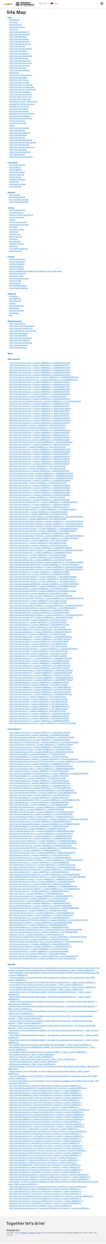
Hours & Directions (16, 306)
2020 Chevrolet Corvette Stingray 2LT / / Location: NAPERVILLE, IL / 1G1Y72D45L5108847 (43, 932)
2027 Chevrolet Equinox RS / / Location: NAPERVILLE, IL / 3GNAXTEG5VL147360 (39, 399)
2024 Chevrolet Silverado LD (20, 338)
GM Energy (13, 246)
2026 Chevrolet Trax (17, 138)
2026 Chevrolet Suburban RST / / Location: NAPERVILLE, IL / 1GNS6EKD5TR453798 (41, 678)
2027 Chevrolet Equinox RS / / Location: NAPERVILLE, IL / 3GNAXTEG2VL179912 (39, 387)
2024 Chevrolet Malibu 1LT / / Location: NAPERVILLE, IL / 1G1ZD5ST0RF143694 (39, 798)
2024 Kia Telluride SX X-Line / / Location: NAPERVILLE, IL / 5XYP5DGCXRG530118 (40, 788)
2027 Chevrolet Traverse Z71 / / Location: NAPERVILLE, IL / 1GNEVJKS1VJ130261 (39, 464)
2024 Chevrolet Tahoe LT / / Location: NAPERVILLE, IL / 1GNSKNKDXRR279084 (39, 802)
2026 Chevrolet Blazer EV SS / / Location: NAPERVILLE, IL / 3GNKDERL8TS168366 (40, 548)
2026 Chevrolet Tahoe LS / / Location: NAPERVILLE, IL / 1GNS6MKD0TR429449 (39, 706)
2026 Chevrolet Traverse (19, 111)
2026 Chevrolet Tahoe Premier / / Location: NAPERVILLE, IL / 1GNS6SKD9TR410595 (41, 670)
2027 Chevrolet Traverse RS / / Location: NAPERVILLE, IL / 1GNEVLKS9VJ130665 (39, 488)
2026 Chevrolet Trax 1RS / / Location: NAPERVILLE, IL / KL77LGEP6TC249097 (38, 512)
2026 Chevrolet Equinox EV (20, 152)
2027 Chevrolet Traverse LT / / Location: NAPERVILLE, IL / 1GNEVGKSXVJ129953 (39, 404)
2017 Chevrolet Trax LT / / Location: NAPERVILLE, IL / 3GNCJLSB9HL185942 (37, 954)
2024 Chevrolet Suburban (19, 34)
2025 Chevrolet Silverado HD (20, 56)
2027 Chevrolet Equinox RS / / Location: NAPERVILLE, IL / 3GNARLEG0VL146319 (39, 457)
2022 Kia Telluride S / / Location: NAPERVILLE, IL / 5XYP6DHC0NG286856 (37, 901)
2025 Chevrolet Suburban (19, 66)
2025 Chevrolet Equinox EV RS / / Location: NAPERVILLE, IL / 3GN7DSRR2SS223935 (41, 752)
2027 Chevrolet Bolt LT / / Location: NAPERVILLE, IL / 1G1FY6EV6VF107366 (37, 447)
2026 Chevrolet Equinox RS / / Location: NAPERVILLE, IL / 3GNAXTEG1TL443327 (40, 692)
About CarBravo (15, 170)
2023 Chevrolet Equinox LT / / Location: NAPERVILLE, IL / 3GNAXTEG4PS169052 (39, 884)
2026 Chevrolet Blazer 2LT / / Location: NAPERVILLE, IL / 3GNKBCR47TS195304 (39, 714)
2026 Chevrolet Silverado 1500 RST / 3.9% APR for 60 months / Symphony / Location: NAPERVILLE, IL (48, 1131)
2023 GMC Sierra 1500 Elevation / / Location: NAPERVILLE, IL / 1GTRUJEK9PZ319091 (41, 834)
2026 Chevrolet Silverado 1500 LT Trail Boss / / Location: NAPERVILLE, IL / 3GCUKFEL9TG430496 (46, 605)
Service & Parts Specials (19, 200)
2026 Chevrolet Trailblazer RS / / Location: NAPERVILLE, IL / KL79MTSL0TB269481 (40, 560)
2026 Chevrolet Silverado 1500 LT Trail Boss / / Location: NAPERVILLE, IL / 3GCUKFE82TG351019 (46, 569)
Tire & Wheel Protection (18, 288)
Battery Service (15, 237)
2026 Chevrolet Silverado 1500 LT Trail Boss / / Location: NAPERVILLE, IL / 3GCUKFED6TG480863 (46, 517)
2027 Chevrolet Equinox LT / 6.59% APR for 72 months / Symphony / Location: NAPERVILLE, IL (45, 1194)
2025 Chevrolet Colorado (19, 82)
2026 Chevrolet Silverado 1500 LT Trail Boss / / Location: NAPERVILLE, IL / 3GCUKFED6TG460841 (46, 567)
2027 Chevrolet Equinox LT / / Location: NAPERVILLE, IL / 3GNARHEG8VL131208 (39, 452)
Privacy (38, 1233)
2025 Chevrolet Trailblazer (19, 70)
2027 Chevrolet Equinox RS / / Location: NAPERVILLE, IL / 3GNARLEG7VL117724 (39, 461)
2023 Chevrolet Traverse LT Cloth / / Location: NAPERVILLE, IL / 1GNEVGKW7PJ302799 (42, 882)
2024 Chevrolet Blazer (18, 348)
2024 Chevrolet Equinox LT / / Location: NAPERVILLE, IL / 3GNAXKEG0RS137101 (39, 785)
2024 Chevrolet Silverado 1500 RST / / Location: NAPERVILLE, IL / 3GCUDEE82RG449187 (43, 793)
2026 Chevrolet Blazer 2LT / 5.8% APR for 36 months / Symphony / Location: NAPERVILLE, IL (44, 1172)
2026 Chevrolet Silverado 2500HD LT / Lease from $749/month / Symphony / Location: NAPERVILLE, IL (49, 1175)
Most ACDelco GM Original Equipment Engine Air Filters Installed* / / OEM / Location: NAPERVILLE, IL (48, 1052)
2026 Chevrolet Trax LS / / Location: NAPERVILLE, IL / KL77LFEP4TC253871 (37, 557)
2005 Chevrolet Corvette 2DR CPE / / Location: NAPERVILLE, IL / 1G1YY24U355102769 (42, 958)
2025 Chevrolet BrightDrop (20, 92)
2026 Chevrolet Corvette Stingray (22, 142)
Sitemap (32, 1233)
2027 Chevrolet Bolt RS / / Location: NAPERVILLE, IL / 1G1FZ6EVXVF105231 (37, 425)
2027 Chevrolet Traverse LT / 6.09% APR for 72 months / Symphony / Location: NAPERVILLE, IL (45, 1203)
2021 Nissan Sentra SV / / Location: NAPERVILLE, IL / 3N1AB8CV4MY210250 (38, 910)
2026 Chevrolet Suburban (19, 133)
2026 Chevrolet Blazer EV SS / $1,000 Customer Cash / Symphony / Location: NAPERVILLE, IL (45, 1155)
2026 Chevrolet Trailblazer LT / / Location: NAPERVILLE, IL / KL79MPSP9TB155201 (40, 687)
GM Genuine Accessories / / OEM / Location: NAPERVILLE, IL (32, 1064)
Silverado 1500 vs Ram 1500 (20, 99)
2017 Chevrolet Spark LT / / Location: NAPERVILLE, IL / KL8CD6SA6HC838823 (39, 951)
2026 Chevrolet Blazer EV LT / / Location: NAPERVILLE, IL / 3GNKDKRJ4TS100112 (39, 740)
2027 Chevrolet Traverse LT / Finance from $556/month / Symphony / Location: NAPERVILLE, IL (46, 1201)
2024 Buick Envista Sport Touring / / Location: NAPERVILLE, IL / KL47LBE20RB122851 (41, 790)
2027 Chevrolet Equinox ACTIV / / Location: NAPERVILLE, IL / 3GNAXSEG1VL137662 (41, 442)
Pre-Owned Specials (17, 197)
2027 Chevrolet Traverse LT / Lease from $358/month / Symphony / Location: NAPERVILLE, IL (45, 1198)
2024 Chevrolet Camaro (18, 333)
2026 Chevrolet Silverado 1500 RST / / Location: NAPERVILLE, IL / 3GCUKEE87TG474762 (42, 531)
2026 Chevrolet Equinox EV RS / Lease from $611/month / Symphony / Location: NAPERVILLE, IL (46, 1098)
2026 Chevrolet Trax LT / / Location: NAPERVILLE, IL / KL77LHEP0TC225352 (38, 543)
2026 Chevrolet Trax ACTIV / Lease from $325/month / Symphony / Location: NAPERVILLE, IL (45, 1086)
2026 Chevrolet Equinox (18, 109)
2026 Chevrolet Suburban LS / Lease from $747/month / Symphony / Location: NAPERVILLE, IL (45, 1105)
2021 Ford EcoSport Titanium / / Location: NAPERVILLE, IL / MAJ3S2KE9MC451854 (40, 922)
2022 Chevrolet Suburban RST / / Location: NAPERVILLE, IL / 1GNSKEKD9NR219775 (41, 896)
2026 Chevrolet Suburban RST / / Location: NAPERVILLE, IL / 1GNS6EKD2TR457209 (41, 617)
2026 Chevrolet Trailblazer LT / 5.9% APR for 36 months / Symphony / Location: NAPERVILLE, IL (45, 1141)
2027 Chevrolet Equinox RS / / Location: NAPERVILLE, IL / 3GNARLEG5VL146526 (39, 480)
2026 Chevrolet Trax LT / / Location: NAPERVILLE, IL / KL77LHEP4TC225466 (37, 697)
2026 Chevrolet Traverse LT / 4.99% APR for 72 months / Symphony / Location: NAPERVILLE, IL (45, 1138)
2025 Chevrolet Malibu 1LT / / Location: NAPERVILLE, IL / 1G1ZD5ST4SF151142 (38, 757)
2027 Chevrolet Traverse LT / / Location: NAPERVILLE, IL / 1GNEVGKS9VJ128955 (39, 505)
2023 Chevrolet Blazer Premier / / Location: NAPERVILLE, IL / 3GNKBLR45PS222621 (41, 817)
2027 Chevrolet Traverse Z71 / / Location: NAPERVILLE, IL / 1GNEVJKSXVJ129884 (39, 495)
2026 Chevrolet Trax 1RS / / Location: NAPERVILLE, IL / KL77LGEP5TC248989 (38, 593)
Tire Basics (13, 239)
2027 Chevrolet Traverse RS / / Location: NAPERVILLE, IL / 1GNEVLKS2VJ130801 (39, 432)
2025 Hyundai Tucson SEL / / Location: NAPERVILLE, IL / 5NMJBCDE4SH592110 (39, 764)
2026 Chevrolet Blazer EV (19, 145)
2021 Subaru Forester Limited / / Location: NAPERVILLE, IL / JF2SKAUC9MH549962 (41, 915)
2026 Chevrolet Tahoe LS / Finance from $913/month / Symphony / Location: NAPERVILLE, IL (45, 1122)
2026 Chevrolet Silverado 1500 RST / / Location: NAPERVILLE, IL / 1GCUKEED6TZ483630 (43, 509)
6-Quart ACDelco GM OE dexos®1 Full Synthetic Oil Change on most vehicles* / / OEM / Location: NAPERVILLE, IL (52, 982)
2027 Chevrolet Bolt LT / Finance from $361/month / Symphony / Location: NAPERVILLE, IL (44, 1160)
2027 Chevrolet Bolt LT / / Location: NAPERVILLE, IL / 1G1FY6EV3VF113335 (37, 428)
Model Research (15, 25)
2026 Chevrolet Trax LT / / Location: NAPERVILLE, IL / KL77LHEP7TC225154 (37, 711)
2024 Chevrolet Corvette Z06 (21, 328)
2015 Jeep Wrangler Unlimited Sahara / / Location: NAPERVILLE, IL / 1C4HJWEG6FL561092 (43, 956)
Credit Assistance (16, 266)
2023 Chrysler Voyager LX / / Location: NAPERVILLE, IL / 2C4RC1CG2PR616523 (39, 862)
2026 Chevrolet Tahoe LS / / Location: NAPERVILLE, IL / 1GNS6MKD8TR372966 (39, 625)
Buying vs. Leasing (16, 269)
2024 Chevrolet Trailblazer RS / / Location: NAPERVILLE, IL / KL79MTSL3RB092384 (41, 814)
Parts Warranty (15, 241)
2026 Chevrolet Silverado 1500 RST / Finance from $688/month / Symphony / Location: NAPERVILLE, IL (49, 1110)
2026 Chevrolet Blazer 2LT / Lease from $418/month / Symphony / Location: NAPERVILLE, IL (44, 1167)
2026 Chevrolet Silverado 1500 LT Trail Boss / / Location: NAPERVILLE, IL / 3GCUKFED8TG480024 (46, 536)
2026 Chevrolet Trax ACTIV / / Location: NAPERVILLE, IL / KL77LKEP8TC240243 (39, 661)
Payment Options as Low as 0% (21, 215)
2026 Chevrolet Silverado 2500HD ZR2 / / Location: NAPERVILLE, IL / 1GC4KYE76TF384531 (44, 584)
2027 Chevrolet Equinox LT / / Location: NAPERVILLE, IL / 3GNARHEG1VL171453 (39, 365)
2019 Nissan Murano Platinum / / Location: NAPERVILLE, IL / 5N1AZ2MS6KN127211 (40, 946)
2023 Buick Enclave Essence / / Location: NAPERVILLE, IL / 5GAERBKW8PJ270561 (40, 836)
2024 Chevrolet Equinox (18, 345)
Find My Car (13, 29)
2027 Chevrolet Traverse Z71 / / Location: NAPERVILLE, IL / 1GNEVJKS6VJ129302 (39, 372)
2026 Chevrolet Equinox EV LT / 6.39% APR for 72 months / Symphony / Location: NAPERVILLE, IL (46, 1136)
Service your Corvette (18, 222)
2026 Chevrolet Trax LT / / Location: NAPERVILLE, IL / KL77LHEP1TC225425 (37, 634)
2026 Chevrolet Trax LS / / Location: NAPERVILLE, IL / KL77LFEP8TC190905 (37, 622)
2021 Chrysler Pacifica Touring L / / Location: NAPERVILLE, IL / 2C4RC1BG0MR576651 (41, 913)
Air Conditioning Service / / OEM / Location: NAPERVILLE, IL (32, 1054)
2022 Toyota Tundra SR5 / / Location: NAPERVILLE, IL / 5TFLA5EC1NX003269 (38, 898)
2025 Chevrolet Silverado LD (20, 75)
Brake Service (14, 234)
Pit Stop (12, 220)
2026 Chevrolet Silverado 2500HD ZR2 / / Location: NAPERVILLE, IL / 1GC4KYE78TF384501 (44, 565)
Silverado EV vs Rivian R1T (19, 106)
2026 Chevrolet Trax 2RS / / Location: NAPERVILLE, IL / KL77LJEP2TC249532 (38, 540)
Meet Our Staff (15, 301)
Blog (11, 315)
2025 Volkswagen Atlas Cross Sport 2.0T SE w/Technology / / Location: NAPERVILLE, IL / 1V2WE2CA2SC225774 (52, 761)
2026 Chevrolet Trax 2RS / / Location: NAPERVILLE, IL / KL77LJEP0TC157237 (38, 620)
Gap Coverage (15, 283)
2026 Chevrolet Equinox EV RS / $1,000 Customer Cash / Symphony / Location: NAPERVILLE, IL (46, 1153)
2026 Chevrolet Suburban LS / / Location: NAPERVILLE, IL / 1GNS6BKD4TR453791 (40, 632)
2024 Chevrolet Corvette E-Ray (21, 326)
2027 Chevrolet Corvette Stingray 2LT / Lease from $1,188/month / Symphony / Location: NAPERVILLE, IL (49, 1208)
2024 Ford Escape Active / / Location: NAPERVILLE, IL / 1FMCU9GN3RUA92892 (39, 783)
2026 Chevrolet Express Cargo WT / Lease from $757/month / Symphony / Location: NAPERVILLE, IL (48, 1187)
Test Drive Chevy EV (17, 121)
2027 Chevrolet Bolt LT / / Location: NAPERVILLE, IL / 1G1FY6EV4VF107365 (37, 469)
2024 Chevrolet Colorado (19, 41)
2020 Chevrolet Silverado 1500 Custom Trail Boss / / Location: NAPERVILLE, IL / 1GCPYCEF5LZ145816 (48, 937)
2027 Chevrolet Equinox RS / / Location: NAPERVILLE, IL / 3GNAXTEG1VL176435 (39, 363)
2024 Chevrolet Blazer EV (19, 32)
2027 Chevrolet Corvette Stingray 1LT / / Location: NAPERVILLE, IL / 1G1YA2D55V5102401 (43, 380)
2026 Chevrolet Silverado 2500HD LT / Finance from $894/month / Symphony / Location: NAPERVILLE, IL (50, 1177)
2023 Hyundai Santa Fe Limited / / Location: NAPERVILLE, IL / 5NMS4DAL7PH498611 (41, 879)
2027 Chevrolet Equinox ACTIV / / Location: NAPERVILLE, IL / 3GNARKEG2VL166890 (41, 476)
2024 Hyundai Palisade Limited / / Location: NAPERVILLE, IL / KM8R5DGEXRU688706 (41, 769)
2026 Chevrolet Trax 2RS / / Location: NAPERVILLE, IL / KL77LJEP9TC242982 (38, 699)
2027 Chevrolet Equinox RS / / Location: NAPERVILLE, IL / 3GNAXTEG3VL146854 (40, 408)
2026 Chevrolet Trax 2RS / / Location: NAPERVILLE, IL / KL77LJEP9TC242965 (38, 651)
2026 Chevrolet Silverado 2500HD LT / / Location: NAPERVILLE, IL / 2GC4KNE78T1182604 (43, 649)
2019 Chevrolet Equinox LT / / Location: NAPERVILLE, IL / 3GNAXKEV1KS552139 (39, 944)
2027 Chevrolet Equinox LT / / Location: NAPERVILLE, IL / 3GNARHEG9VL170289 (39, 449)
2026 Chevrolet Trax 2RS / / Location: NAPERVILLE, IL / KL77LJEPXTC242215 (38, 646)
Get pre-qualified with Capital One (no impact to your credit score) (35, 271)
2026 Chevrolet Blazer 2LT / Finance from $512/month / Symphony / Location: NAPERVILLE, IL (45, 1170)
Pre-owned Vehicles (17, 165)
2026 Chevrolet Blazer (18, 150)
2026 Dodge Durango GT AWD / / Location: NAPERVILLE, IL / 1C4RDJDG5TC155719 (40, 749)
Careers (12, 303)
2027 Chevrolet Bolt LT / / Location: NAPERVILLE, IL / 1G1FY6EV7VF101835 (37, 497)
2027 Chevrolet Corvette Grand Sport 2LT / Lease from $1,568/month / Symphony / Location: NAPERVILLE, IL (51, 1196)
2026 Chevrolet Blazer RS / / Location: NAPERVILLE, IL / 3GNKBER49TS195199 (39, 663)
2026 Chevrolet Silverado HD (20, 140)
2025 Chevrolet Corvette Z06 (21, 85)
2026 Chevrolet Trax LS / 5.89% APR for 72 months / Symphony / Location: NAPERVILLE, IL (43, 1129)
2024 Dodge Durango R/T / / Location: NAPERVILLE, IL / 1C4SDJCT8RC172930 (39, 771)
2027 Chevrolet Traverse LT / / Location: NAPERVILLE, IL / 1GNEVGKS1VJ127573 (39, 507)
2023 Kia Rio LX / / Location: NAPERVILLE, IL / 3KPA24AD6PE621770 (35, 850)
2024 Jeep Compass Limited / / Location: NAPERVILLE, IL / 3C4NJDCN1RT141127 (39, 795)
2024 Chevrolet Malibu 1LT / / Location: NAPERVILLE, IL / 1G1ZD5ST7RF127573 (38, 776)
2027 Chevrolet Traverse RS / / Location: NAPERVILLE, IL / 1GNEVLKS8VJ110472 (39, 454)
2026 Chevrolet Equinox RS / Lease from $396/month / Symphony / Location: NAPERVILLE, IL (45, 1090)
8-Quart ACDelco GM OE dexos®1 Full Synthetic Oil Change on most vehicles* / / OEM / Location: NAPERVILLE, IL (52, 987)
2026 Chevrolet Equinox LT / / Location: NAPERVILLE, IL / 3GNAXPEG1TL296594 (39, 733)
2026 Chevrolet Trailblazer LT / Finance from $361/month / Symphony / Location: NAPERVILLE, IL (46, 1119)
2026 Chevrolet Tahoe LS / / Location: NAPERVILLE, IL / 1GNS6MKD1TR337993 (39, 718)
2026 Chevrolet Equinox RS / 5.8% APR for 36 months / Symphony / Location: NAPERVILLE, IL (45, 1134)
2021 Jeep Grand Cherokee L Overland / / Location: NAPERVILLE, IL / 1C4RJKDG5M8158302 (44, 908)
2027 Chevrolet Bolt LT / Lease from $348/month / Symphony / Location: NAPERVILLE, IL (43, 1158)
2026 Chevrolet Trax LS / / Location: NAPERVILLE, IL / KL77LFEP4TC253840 (38, 555)
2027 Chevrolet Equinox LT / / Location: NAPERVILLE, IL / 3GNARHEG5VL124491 (39, 430)
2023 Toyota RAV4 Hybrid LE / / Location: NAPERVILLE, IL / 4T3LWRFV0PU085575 (40, 858)
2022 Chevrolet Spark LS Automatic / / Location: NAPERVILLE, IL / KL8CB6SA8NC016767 (43, 886)
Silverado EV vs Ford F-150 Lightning (23, 102)
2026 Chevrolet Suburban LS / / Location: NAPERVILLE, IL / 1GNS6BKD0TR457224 (40, 694)
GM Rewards (14, 73)
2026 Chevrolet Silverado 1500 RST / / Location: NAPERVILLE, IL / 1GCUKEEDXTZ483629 (43, 577)
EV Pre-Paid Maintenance (19, 278)
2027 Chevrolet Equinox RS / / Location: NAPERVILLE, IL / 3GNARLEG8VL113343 (39, 492)
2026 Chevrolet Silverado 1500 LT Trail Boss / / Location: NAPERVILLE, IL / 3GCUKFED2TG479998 (46, 598)
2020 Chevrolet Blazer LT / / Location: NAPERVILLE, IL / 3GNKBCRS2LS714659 (39, 927)
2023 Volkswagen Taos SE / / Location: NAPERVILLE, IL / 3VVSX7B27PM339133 (39, 855)
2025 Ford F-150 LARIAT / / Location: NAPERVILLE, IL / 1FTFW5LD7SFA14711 (37, 754)
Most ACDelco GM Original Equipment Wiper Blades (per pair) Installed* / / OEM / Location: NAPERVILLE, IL (50, 1045)
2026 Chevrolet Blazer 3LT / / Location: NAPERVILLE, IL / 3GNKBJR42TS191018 (39, 682)
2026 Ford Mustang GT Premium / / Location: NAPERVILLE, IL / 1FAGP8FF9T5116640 (41, 745)
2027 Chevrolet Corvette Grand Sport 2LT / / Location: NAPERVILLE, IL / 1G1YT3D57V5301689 (45, 401)
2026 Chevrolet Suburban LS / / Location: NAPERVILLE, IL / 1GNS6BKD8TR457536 (40, 637)
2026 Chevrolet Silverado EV (20, 118)
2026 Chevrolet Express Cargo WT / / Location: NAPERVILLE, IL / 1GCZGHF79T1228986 (42, 723)
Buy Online (13, 22)
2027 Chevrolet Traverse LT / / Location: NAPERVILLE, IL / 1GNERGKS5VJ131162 (39, 435)
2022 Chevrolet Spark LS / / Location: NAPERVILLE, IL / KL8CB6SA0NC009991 (39, 891)
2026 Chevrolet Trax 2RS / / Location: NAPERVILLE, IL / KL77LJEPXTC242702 (38, 704)
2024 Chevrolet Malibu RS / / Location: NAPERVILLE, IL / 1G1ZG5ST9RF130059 (39, 781)
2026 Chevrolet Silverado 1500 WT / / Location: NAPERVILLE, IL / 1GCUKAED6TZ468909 (42, 591)
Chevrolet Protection (17, 274)
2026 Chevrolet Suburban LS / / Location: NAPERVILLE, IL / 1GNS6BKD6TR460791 (40, 553)
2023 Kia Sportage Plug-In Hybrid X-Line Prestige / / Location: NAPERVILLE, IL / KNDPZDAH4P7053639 (48, 819)
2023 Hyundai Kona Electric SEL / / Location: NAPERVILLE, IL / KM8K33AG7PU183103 (41, 831)
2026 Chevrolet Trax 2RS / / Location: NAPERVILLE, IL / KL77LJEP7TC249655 (38, 514)
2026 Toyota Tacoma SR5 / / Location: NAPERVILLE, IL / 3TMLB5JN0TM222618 (39, 735)
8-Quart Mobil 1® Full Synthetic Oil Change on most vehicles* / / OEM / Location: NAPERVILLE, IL (46, 989)
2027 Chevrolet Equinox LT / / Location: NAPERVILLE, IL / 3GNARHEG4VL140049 (39, 394)
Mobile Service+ (15, 251)
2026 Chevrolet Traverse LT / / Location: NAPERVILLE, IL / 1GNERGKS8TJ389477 (39, 533)
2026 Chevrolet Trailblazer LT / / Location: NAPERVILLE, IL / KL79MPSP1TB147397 (40, 666)
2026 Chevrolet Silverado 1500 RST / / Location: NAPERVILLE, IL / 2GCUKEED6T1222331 (42, 608)
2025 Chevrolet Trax (17, 46)
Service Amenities (16, 217)
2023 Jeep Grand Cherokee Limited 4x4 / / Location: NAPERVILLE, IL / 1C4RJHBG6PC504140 (44, 874)
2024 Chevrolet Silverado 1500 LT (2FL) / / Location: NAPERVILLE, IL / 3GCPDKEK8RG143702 (44, 800)
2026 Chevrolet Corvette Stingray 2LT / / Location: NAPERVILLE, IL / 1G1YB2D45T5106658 (43, 742)
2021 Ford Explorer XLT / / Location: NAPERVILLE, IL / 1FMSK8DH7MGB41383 (38, 925)
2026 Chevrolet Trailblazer (19, 116)
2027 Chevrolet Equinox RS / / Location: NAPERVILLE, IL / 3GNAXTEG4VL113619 (39, 413)
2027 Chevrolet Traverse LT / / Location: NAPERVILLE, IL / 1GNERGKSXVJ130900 (39, 423)
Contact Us (13, 296)
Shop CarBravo (15, 167)
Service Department (17, 210)
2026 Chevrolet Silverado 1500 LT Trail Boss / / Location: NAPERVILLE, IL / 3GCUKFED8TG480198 (46, 521)
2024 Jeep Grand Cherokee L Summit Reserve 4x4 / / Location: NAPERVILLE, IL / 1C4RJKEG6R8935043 (48, 773)
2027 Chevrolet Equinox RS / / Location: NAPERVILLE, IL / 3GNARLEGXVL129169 (39, 368)
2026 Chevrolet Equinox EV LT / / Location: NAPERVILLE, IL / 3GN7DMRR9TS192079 (41, 680)
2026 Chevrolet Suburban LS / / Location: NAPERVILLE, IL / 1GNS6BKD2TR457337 (40, 658)
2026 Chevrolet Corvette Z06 (21, 157)
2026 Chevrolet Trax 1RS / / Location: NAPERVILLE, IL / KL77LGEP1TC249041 (38, 601)
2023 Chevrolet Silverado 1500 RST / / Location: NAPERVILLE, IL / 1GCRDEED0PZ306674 (43, 848)
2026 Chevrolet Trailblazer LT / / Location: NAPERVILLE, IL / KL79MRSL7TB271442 (40, 639)
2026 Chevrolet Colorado (19, 128)
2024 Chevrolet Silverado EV (20, 49)
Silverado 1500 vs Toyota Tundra (21, 114)
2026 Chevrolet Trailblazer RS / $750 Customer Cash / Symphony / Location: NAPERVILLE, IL (45, 1165)
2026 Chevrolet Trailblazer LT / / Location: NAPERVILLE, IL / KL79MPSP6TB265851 (40, 629)
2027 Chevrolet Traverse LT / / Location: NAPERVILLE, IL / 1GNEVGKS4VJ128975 (39, 392)
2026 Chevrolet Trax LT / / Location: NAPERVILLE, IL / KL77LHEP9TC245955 (38, 656)
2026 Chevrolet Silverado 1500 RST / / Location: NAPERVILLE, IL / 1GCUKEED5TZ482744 (43, 586)
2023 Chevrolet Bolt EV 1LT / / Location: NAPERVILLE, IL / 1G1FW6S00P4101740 (39, 872)
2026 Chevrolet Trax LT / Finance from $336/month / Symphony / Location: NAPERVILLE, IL (44, 1107)
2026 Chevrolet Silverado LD (20, 94)
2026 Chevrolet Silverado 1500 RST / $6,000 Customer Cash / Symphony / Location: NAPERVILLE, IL (48, 1150)
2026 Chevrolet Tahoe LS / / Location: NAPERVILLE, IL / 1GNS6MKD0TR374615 (39, 716)
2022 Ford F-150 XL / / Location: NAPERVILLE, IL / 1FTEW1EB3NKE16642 (36, 894)
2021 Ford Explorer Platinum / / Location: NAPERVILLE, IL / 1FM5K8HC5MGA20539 (40, 906)
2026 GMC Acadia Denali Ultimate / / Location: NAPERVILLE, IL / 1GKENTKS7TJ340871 (41, 737)
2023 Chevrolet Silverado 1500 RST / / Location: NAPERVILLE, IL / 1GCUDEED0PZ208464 (43, 843)
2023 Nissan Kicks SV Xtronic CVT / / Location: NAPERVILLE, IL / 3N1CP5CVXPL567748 (42, 865)
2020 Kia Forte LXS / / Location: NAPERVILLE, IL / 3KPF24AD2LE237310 (36, 934)
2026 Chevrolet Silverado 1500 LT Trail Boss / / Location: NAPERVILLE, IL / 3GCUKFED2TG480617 (46, 550)
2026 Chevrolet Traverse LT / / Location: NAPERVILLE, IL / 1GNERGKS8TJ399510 (39, 721)
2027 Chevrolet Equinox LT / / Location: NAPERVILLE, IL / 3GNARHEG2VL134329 (39, 485)
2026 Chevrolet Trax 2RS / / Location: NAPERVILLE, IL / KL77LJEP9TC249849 (38, 545)
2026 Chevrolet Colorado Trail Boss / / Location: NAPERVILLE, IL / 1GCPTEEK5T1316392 (42, 579)
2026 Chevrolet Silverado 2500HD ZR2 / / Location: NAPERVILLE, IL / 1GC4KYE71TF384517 (44, 538)
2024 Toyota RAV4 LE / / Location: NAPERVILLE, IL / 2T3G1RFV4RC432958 (37, 778)
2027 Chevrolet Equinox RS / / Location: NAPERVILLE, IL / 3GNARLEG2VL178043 (39, 375)
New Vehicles (14, 20)
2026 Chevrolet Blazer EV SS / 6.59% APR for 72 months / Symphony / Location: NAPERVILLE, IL (46, 1146)
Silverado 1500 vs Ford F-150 (20, 97)
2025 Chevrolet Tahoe (18, 68)
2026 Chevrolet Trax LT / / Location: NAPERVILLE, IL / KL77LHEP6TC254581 (37, 519)
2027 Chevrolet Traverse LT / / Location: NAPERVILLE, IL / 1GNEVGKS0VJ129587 (39, 500)
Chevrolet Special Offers (19, 202)
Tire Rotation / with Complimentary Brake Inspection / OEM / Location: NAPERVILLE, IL (42, 1059)
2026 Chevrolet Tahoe (18, 135)
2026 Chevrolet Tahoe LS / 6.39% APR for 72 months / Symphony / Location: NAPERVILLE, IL (44, 1143)
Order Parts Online (16, 229)
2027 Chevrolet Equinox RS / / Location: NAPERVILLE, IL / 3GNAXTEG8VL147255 (39, 389)
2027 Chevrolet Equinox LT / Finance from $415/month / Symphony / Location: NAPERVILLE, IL (45, 1191)
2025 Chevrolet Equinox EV (20, 61)
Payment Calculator (17, 264)
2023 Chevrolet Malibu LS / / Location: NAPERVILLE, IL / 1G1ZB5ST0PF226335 (39, 826)
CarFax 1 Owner (15, 177)
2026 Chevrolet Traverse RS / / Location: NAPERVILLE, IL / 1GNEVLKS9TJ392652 (39, 675)
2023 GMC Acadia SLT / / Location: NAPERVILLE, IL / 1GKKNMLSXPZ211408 (37, 829)
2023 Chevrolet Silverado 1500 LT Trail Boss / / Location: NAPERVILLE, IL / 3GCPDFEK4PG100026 (46, 860)
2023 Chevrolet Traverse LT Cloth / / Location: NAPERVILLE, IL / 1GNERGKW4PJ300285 (42, 853)
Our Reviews (14, 313)
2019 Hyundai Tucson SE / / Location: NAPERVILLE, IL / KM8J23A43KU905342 (39, 939)
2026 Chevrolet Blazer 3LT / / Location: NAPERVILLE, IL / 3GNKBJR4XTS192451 (39, 610)
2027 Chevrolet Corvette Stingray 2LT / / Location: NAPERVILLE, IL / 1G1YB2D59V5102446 (43, 377)
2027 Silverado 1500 (17, 154)
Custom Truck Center (17, 123)
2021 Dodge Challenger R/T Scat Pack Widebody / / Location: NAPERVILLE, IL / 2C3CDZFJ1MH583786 (48, 920)
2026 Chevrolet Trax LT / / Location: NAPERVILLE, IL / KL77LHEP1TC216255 (37, 627)
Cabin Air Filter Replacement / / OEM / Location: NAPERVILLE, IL (33, 1062)
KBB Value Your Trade (17, 184)
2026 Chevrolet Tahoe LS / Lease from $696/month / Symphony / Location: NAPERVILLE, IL (44, 1100)
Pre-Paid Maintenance (18, 286)
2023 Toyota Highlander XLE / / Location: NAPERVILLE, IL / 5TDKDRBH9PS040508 (40, 838)
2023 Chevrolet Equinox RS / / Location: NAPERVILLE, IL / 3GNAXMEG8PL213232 (40, 821)
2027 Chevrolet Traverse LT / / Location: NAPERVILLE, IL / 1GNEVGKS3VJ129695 (39, 459)
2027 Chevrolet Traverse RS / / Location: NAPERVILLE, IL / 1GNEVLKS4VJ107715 (39, 416)
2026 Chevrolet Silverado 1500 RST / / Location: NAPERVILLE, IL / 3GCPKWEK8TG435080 (43, 529)
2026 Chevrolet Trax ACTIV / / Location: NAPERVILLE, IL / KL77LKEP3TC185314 (39, 641)
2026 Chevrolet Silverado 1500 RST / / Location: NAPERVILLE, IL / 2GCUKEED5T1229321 (43, 581)
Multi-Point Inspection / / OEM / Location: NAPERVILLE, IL (31, 1057)
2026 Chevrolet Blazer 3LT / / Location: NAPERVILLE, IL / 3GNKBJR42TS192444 (39, 574)
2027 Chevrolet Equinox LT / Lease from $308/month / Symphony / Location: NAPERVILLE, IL (45, 1189)
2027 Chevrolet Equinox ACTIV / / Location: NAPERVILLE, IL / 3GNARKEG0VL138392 (41, 473)
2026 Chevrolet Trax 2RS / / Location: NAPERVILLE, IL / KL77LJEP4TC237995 (38, 653)
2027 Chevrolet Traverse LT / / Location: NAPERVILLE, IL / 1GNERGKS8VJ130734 (39, 406)
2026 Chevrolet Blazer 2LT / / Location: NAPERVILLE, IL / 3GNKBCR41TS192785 (39, 572)
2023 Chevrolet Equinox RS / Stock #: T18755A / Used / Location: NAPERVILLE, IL (40, 1206)
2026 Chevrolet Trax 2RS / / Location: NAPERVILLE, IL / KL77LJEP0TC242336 (38, 702)
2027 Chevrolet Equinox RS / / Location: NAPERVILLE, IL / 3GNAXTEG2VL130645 (40, 420)
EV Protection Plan (16, 276)
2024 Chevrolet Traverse (19, 39)
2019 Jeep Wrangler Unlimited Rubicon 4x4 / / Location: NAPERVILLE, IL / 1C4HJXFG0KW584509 (46, 942)
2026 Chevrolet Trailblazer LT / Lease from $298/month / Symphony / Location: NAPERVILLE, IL (46, 1095)
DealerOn (24, 1233)
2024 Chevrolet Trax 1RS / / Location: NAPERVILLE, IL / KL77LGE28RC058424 (38, 805)
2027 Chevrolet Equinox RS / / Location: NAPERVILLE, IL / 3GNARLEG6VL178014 (39, 370)
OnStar (12, 126)
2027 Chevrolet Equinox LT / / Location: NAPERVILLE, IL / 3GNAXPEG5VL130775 (39, 471)
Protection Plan (15, 281)
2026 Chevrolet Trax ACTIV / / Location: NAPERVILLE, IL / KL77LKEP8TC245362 (39, 613)
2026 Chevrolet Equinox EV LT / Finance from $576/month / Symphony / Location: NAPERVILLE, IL (47, 1114)
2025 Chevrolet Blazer (18, 51)
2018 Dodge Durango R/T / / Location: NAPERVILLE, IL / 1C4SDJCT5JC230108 (38, 949)
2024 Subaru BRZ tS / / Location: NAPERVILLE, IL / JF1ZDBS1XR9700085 (36, 809)
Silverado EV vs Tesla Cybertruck (22, 104)
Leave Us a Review (16, 311)
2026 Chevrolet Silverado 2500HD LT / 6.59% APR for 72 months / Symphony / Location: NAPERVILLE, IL (49, 1179)
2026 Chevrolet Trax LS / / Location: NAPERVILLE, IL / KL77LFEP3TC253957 (38, 603)
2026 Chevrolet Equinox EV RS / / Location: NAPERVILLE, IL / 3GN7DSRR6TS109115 (40, 596)
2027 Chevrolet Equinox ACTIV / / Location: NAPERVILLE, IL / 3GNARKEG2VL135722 (41, 478)
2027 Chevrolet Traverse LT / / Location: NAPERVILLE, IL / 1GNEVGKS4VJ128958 (39, 418)
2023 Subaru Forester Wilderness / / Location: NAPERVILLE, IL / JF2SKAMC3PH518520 (42, 841)
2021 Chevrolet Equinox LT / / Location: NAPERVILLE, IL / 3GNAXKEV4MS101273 (39, 918)
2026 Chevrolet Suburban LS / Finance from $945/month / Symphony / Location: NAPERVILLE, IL (47, 1126)
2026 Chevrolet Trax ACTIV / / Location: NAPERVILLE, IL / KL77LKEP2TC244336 (39, 668)
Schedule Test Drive (17, 27)
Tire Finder (13, 227)
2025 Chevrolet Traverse (19, 80)
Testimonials (14, 308)
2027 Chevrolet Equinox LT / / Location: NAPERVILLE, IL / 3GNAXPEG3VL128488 (39, 490)
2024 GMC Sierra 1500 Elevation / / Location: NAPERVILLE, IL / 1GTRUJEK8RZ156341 (41, 807)
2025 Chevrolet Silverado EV (20, 63)
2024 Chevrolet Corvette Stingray (22, 331)
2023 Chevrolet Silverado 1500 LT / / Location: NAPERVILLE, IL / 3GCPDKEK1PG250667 (42, 867)
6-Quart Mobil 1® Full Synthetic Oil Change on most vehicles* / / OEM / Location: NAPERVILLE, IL (46, 985)
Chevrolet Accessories (18, 249)
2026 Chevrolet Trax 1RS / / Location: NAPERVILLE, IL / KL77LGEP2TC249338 (38, 589)
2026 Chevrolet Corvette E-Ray (21, 147)
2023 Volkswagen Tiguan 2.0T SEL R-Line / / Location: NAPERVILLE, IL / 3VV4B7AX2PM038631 (45, 869)
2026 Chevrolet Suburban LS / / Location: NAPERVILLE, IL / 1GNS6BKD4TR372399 (40, 673)
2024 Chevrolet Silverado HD (20, 343)
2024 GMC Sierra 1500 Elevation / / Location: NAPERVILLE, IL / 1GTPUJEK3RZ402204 (41, 812)
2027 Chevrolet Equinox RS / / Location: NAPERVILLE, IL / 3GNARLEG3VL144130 (39, 437)
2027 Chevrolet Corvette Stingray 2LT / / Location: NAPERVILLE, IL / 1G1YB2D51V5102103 (43, 502)
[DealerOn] (13, 1230)
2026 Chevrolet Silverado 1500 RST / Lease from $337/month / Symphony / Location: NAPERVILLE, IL (48, 1088)
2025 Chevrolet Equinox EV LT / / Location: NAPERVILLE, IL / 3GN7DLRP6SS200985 (41, 766)
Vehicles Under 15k (16, 175)
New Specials (14, 195)
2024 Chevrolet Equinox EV (20, 44)
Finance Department (17, 259)
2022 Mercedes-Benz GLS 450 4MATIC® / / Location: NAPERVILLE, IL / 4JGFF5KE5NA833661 (44, 889)
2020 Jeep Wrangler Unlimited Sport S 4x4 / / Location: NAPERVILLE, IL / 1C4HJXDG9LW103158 (45, 930)
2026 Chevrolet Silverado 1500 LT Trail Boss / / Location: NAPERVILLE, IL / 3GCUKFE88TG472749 (46, 615)
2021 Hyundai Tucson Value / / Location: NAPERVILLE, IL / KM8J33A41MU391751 (39, 903)
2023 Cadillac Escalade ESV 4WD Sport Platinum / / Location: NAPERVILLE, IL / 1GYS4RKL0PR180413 (47, 877)
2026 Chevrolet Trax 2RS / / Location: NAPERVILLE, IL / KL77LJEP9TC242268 (38, 709)
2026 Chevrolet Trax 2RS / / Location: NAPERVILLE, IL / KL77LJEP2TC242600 (38, 685)
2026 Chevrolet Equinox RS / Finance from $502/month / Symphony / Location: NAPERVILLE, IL (46, 1112)
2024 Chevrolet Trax (17, 324)
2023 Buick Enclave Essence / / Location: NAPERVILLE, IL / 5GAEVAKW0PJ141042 (40, 846)
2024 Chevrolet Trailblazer (19, 340)
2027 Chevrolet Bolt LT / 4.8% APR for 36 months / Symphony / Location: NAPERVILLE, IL (43, 1162)
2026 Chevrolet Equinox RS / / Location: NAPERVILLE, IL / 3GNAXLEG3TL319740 (39, 747)
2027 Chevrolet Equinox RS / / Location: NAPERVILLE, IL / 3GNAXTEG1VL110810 (39, 411)
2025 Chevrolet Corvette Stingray (22, 89)
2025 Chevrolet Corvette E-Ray (21, 87)
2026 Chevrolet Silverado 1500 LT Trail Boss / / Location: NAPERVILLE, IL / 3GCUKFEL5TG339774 (46, 524)
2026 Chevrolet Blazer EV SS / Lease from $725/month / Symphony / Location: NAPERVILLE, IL (45, 1102)
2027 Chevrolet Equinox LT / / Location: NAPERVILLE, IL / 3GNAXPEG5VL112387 (39, 440)
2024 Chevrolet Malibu (18, 335)
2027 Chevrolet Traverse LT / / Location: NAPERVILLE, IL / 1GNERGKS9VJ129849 (39, 444)
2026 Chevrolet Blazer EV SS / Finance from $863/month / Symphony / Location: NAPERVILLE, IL (46, 1124)
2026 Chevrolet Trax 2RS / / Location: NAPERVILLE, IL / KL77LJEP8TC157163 (38, 644)
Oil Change (13, 232)
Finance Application (17, 262)
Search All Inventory (17, 172)
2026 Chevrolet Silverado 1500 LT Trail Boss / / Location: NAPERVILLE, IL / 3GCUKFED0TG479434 (46, 526)
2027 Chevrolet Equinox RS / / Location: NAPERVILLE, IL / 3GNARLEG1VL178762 (39, 382)
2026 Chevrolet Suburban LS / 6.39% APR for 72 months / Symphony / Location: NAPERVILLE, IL (46, 1148)
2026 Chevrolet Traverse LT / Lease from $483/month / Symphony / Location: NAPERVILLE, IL (45, 1093)
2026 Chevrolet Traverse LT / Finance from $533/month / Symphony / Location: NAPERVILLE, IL (46, 1117)
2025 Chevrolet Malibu (18, 78)
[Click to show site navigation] (102, 4)
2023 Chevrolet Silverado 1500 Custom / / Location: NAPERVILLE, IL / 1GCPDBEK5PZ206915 (44, 824)
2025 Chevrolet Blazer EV (19, 53)
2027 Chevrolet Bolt (17, 130)
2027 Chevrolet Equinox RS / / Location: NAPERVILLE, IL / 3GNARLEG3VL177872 (39, 384)
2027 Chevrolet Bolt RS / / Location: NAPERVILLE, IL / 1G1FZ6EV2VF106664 (37, 396)
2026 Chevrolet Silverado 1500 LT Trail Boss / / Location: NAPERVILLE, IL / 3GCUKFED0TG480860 (46, 562)
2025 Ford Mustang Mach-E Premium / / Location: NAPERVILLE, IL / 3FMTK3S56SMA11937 (44, 759)
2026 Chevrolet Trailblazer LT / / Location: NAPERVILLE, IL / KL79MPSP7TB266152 (40, 689)
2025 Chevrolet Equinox (18, 58)
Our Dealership (15, 298)
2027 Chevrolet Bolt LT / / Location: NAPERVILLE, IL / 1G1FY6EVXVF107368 (37, 466)
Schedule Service (16, 213)
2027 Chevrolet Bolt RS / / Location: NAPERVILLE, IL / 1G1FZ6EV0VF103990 (37, 483)
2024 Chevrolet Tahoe (18, 37)
